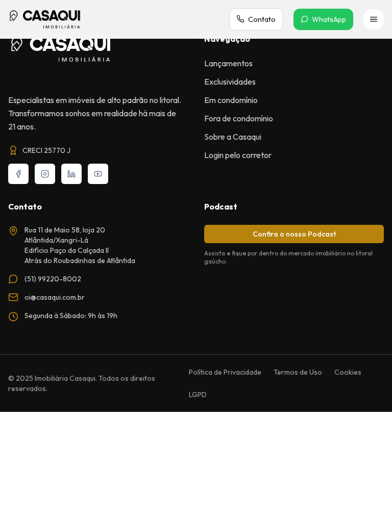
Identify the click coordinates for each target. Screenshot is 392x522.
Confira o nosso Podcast (294, 234)
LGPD (198, 394)
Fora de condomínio (238, 118)
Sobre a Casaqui (232, 137)
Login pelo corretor (238, 155)
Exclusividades (230, 81)
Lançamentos (228, 63)
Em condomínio (231, 100)
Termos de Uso (298, 372)
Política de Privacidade (225, 372)
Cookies (347, 372)
